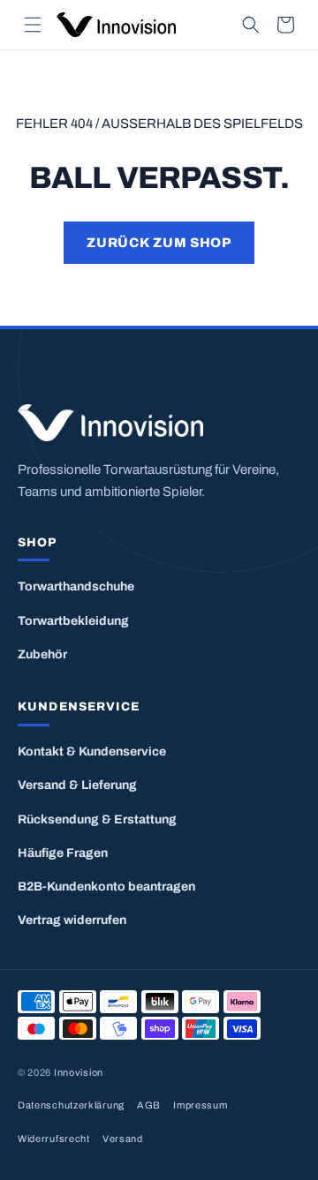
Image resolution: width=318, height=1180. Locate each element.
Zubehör (42, 654)
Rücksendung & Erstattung (97, 819)
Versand (122, 1138)
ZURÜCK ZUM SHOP (159, 243)
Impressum (200, 1105)
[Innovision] (159, 423)
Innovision (78, 1072)
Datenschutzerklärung (71, 1105)
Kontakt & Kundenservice (92, 751)
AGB (149, 1105)
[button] (32, 24)
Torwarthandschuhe (76, 586)
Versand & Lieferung (77, 785)
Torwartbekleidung (73, 621)
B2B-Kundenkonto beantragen (106, 886)
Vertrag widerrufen (72, 920)
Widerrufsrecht (54, 1138)
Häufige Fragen (63, 853)
